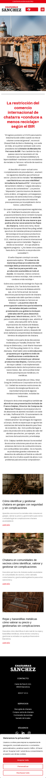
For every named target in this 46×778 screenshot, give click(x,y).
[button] (43, 9)
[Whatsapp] (17, 733)
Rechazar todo (23, 773)
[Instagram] (29, 733)
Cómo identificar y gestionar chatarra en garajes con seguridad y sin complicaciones (22, 504)
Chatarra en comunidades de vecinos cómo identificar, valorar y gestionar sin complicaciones (22, 563)
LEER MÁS (6, 525)
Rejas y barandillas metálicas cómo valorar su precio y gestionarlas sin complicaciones (21, 622)
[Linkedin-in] (23, 733)
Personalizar (23, 766)
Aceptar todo (23, 760)
